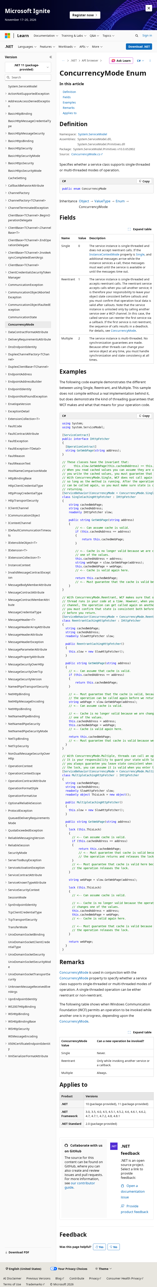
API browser (90, 60)
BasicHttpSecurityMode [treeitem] (24, 156)
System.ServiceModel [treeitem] (22, 86)
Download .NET (139, 46)
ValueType (102, 201)
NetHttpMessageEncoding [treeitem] (26, 701)
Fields (67, 97)
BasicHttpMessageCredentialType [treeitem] (29, 123)
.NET (74, 60)
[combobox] (28, 67)
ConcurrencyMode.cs (85, 154)
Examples (69, 102)
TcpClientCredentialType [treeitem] (25, 912)
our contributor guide (80, 1185)
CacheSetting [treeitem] (17, 178)
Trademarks (34, 1284)
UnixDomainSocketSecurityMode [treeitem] (29, 964)
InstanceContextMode (104, 254)
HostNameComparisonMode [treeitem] (27, 471)
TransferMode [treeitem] (17, 927)
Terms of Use (12, 1284)
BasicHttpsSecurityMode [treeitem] (24, 171)
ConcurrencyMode (123, 330)
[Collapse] (50, 57)
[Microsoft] (7, 35)
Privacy (94, 1278)
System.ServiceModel (92, 134)
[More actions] (150, 60)
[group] (106, 686)
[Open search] (137, 35)
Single (140, 254)
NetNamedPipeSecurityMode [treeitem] (28, 731)
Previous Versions (38, 1278)
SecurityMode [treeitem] (17, 853)
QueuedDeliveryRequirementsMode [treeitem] (29, 820)
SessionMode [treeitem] (17, 897)
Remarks (69, 108)
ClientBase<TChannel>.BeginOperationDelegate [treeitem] (29, 217)
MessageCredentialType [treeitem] (24, 612)
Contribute (77, 1278)
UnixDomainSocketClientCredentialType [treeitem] (29, 944)
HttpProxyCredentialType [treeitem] (25, 493)
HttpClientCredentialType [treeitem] (25, 486)
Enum (120, 201)
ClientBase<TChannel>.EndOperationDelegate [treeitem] (29, 242)
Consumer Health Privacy (124, 1278)
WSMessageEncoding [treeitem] (23, 1036)
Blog (58, 1278)
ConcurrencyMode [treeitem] (21, 324)
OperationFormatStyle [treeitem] (23, 788)
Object (84, 201)
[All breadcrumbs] (63, 60)
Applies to (69, 113)
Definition (69, 92)
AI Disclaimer (12, 1278)
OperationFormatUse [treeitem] (22, 796)
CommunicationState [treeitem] (22, 317)
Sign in (147, 35)
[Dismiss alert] (149, 8)
